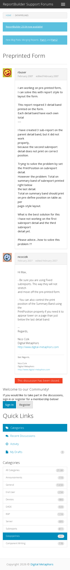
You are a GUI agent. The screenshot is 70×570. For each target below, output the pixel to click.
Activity (14, 444)
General (34, 485)
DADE (34, 506)
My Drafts (36, 452)
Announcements (34, 477)
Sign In (9, 404)
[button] (8, 72)
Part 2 (54, 39)
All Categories (34, 470)
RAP (34, 514)
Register (24, 404)
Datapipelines (34, 536)
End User (34, 492)
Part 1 (43, 39)
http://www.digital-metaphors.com (38, 347)
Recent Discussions (22, 436)
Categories (17, 428)
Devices (34, 499)
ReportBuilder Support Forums (28, 4)
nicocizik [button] (23, 257)
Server (34, 521)
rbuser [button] (22, 72)
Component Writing (34, 543)
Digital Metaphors (41, 564)
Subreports (34, 528)
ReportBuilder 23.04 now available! (24, 26)
